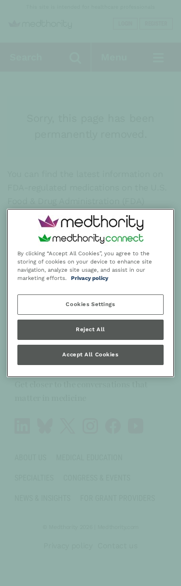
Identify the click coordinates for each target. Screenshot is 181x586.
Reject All (90, 329)
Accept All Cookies (90, 355)
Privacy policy (89, 278)
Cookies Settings (90, 304)
